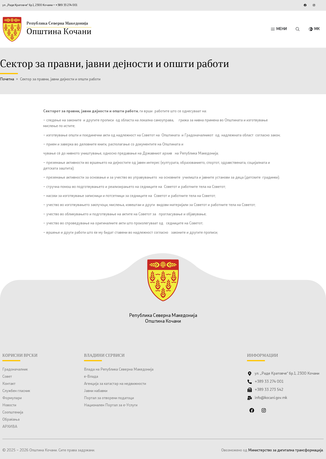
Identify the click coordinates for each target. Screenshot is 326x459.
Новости (9, 405)
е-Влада (91, 377)
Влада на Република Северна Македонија (118, 369)
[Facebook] (305, 5)
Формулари (12, 398)
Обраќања (11, 420)
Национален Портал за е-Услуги (110, 405)
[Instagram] (313, 5)
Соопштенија (12, 412)
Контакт (9, 384)
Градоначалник (15, 369)
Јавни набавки (95, 391)
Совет (7, 377)
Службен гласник (16, 391)
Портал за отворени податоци (109, 398)
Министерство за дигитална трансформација (285, 450)
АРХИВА (9, 427)
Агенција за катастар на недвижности (115, 384)
